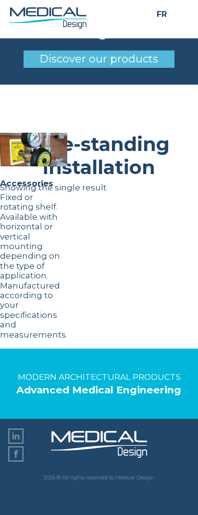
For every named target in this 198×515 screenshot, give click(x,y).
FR (162, 14)
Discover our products (98, 58)
